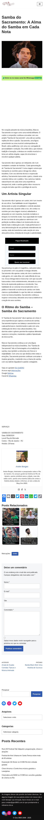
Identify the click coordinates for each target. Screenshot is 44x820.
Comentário (9, 610)
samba (15, 553)
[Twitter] (25, 490)
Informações (16, 370)
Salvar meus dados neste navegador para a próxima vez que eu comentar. (20, 642)
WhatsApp (12, 376)
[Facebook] (22, 490)
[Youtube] (20, 703)
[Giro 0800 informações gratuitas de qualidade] (8, 4)
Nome (7, 582)
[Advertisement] (22, 106)
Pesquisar (5, 690)
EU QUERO (19, 368)
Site (5, 601)
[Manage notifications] (6, 814)
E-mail (7, 591)
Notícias (10, 373)
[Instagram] (19, 490)
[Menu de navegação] (39, 4)
